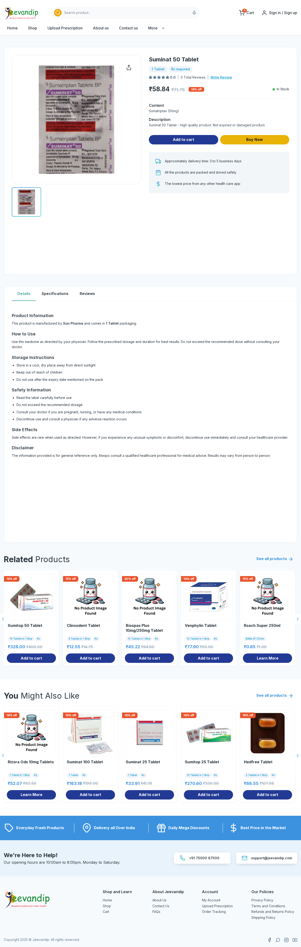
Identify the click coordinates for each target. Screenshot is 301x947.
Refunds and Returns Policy (272, 912)
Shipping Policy (263, 917)
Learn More (267, 658)
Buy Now (254, 139)
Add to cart (183, 139)
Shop (32, 28)
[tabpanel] (150, 421)
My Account (211, 900)
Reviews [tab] (87, 293)
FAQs (156, 912)
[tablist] (150, 293)
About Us (159, 900)
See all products (271, 558)
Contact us (128, 28)
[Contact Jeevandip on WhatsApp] (278, 940)
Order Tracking (214, 912)
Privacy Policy (262, 900)
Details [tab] (23, 293)
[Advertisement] (219, 234)
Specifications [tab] (55, 293)
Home (12, 28)
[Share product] (129, 67)
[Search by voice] (194, 12)
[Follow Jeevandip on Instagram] (286, 940)
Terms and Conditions (268, 906)
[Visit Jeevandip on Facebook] (269, 940)
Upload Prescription (65, 28)
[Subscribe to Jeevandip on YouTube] (295, 940)
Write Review (221, 77)
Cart (106, 912)
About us (101, 28)
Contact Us (160, 906)
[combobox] (126, 13)
